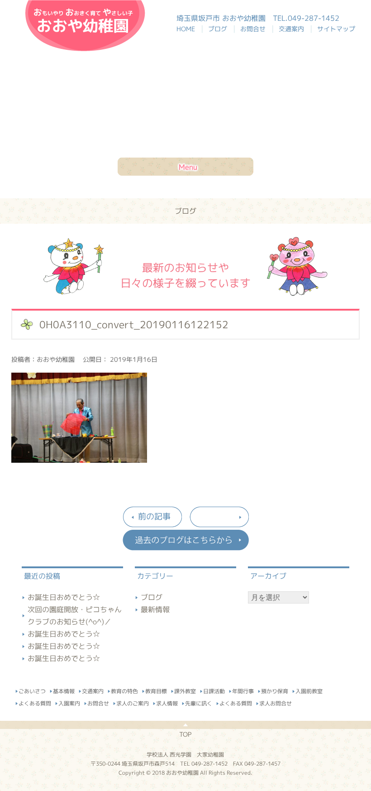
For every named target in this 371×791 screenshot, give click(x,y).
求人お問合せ (275, 702)
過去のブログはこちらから (185, 540)
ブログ (219, 28)
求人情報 (167, 702)
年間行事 (243, 689)
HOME (190, 28)
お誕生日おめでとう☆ (64, 597)
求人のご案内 (132, 702)
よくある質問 (35, 702)
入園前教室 (309, 690)
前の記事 (154, 516)
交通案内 (293, 28)
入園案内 (69, 702)
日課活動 (214, 689)
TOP (185, 734)
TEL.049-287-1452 (306, 18)
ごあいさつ (32, 689)
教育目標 (156, 689)
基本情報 (64, 689)
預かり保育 (274, 689)
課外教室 (185, 689)
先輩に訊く (198, 702)
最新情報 (155, 609)
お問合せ (254, 28)
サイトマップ (336, 28)
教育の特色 (124, 689)
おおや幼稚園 (85, 25)
